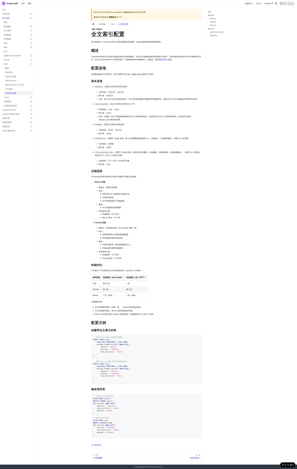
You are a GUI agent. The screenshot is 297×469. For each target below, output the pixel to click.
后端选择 (213, 22)
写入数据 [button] (7, 30)
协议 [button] (5, 47)
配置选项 (211, 15)
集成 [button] (5, 43)
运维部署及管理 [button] (10, 105)
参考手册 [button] (6, 118)
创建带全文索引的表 (216, 32)
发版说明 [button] (6, 126)
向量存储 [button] (7, 101)
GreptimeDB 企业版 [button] (10, 114)
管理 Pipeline (10, 80)
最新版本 (112, 17)
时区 (5, 51)
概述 (5, 22)
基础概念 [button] (7, 26)
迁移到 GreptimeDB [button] (12, 55)
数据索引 (164, 59)
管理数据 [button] (7, 39)
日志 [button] (5, 64)
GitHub (267, 3)
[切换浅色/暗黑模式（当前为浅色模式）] (276, 3)
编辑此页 (98, 445)
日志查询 (9, 89)
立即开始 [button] (6, 14)
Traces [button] (6, 97)
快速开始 (9, 72)
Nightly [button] (248, 3)
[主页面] (93, 24)
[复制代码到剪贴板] (199, 337)
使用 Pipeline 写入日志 (14, 85)
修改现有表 (213, 35)
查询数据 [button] (7, 34)
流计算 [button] (6, 59)
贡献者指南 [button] (7, 122)
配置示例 (211, 29)
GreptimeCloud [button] (9, 110)
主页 (23, 3)
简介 (4, 9)
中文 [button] (258, 3)
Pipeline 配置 (10, 76)
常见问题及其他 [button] (8, 130)
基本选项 (213, 18)
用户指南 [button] (6, 18)
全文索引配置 (10, 93)
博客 (29, 3)
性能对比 (213, 25)
